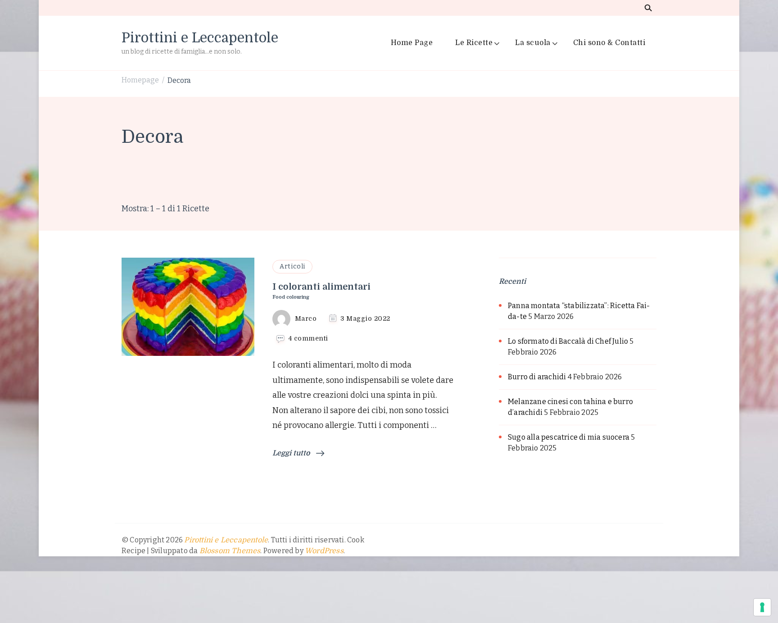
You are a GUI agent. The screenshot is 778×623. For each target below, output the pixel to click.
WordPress (324, 551)
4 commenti (308, 338)
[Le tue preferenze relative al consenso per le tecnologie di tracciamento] (762, 607)
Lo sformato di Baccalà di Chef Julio (568, 341)
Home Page (412, 43)
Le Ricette (474, 43)
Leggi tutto (292, 453)
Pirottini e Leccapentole (200, 37)
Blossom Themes (230, 551)
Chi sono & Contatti (609, 43)
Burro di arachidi (537, 377)
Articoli (292, 266)
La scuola (533, 43)
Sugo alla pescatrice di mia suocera (568, 437)
